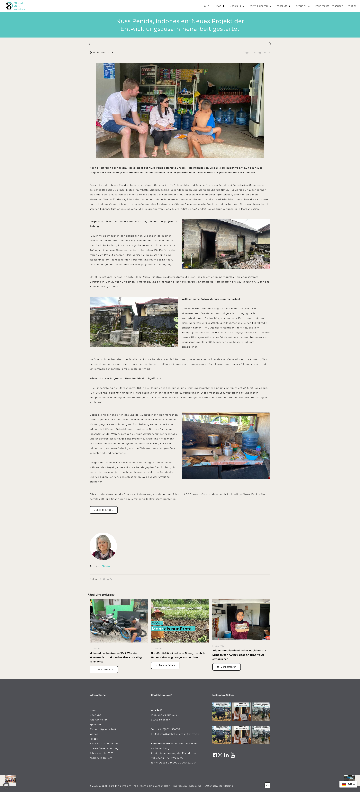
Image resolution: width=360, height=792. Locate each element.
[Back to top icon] (267, 785)
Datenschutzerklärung (219, 786)
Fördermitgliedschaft (103, 729)
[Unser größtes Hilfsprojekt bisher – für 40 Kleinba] (221, 712)
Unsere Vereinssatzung (104, 748)
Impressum (180, 786)
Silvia (106, 566)
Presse (94, 738)
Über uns (95, 715)
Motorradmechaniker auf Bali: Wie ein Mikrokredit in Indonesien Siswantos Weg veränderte (116, 657)
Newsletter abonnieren (104, 743)
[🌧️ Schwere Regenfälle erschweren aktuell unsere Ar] (261, 712)
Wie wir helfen (99, 719)
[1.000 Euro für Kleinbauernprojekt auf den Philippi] (241, 712)
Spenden (95, 724)
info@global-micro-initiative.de (179, 734)
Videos (94, 734)
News (93, 710)
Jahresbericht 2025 (101, 753)
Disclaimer (195, 786)
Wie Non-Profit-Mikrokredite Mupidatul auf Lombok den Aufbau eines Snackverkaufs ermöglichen (239, 654)
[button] (6, 786)
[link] (15, 6)
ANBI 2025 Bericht (101, 758)
